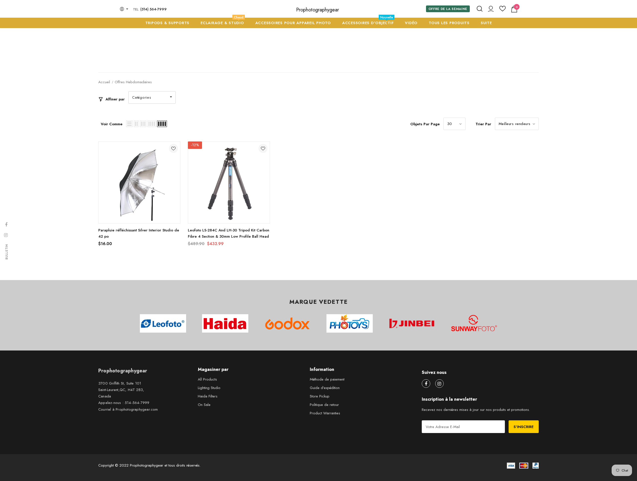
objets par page (425, 124)
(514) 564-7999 (153, 9)
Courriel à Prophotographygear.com (128, 409)
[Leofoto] (163, 323)
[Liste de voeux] (173, 149)
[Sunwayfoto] (474, 325)
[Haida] (225, 323)
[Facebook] (426, 383)
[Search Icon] (479, 9)
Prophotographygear (317, 10)
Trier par (483, 124)
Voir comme (111, 124)
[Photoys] (349, 323)
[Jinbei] (411, 323)
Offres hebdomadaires (133, 82)
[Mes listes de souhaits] (502, 10)
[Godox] (287, 323)
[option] (163, 323)
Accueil (104, 82)
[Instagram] (439, 383)
